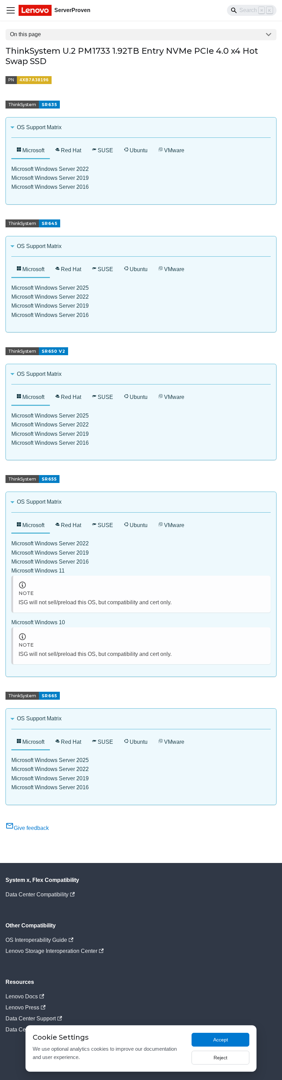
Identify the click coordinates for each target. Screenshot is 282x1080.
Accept (220, 1039)
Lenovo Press (22, 1007)
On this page (25, 34)
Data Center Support (31, 1018)
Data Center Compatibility (37, 894)
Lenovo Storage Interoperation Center (51, 951)
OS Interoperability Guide (36, 940)
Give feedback (31, 828)
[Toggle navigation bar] (11, 10)
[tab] (30, 151)
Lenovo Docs (22, 996)
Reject (220, 1057)
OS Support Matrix (39, 127)
